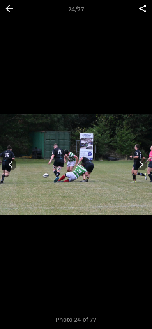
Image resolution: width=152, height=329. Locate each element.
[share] (142, 9)
